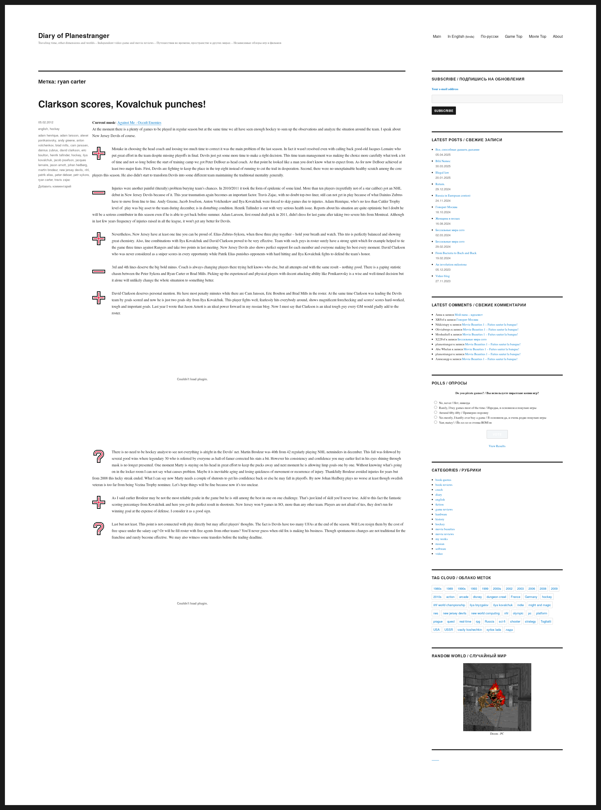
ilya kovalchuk (503, 605)
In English (461, 36)
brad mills (62, 145)
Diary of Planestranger (73, 35)
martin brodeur (48, 169)
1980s (437, 588)
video (439, 553)
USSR (448, 629)
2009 (554, 588)
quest (451, 621)
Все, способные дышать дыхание (457, 149)
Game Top (513, 36)
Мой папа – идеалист (469, 314)
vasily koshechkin (470, 629)
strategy (530, 621)
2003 (520, 588)
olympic (518, 613)
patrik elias (45, 174)
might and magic (539, 605)
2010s (437, 596)
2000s (497, 588)
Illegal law (442, 172)
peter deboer (63, 174)
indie (520, 605)
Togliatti (546, 621)
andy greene (66, 140)
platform (541, 613)
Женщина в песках (447, 218)
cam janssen (79, 145)
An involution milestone (451, 264)
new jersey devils (71, 169)
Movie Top (537, 36)
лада (509, 629)
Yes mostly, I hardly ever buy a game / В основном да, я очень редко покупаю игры (492, 417)
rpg (478, 621)
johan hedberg (77, 165)
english (43, 128)
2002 (509, 588)
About (558, 36)
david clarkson (70, 150)
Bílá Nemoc (443, 161)
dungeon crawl (496, 596)
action (450, 596)
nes (435, 613)
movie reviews (444, 534)
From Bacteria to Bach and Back (456, 253)
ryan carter (45, 179)
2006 (531, 588)
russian (439, 544)
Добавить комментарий (54, 186)
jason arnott (58, 165)
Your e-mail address (445, 89)
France (515, 596)
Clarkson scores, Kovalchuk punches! (122, 103)
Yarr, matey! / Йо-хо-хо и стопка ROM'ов (465, 422)
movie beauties (445, 529)
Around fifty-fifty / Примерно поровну (464, 413)
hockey (55, 128)
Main (437, 36)
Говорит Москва (446, 207)
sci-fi (502, 621)
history (439, 519)
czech (439, 489)
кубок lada (494, 629)
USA (436, 629)
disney (477, 596)
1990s (462, 588)
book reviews (443, 485)
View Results (497, 446)
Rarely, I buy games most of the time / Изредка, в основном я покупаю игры (487, 408)
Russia (489, 621)
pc (530, 613)
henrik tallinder (59, 155)
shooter (515, 621)
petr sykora (81, 174)
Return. (440, 184)
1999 (485, 588)
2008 (543, 588)
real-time (465, 621)
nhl (87, 169)
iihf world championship (449, 605)
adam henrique (48, 135)
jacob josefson (64, 160)
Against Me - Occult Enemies (139, 122)
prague (438, 621)
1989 (449, 588)
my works (441, 539)
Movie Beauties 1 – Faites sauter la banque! (489, 324)
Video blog (442, 276)
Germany (531, 596)
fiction (439, 504)
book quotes (443, 480)
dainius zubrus (48, 150)
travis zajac (62, 179)
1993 (473, 588)
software (440, 549)
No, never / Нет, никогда (454, 403)
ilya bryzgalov (479, 605)
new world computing (485, 613)
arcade (463, 596)
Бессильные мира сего (450, 230)
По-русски (489, 36)
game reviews (444, 509)
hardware (441, 514)
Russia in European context (452, 195)
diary (438, 494)
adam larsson (69, 135)
